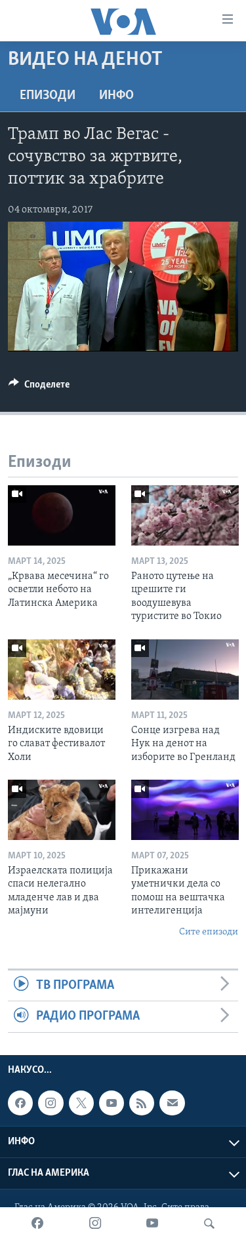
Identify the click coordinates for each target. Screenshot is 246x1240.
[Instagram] (95, 1223)
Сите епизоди (208, 932)
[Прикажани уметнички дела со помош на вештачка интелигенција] (185, 810)
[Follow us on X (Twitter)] (81, 1102)
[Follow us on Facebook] (20, 1102)
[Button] (39, 387)
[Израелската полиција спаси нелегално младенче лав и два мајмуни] (61, 810)
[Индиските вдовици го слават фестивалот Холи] (61, 669)
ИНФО (116, 95)
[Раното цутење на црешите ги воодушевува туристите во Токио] (185, 515)
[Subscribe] (171, 1102)
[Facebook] (37, 1223)
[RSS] (141, 1102)
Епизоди (47, 95)
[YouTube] (152, 1223)
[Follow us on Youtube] (111, 1102)
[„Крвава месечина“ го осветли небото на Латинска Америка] (61, 515)
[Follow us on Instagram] (50, 1102)
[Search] (209, 1223)
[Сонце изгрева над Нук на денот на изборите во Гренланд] (185, 669)
